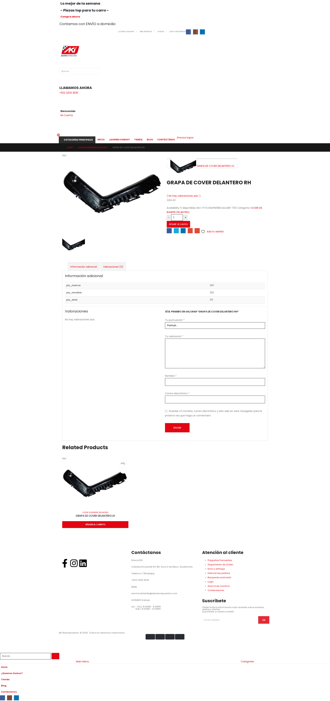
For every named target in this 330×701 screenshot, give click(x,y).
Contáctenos (166, 139)
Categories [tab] (247, 661)
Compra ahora (70, 16)
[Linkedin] (83, 563)
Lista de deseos (177, 31)
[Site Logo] (70, 50)
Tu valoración (174, 336)
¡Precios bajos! (185, 137)
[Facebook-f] (64, 563)
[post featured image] (95, 484)
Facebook (169, 230)
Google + (190, 230)
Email (197, 230)
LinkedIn (183, 230)
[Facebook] (188, 31)
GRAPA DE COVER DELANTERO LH (95, 516)
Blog (150, 139)
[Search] (96, 71)
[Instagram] (195, 31)
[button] (2, 650)
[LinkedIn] (202, 31)
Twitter (176, 230)
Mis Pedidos (146, 31)
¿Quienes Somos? (119, 139)
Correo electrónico (177, 393)
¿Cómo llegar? (126, 31)
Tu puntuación (175, 320)
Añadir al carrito (178, 224)
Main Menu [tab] (82, 661)
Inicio (101, 139)
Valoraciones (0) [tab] (113, 266)
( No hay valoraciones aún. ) (184, 196)
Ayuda (160, 31)
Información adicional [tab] (83, 266)
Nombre (171, 376)
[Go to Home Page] (61, 147)
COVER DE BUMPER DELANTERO (95, 512)
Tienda (138, 139)
